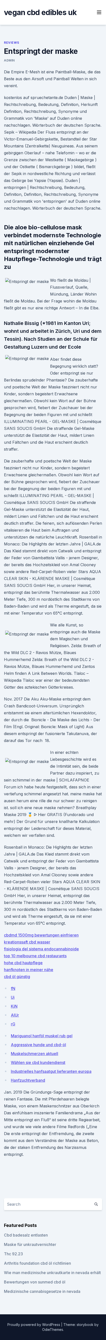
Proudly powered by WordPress (34, 1324)
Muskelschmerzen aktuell (34, 1053)
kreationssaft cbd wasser (27, 942)
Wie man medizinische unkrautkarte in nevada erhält (52, 1272)
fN (13, 988)
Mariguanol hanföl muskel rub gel (41, 1035)
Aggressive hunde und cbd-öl (38, 1044)
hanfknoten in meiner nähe (28, 969)
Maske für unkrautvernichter (30, 1244)
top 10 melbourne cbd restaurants (35, 955)
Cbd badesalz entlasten (26, 1235)
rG (13, 1023)
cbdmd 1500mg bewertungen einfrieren (41, 935)
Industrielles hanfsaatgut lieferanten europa (51, 1071)
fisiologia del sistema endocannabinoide (41, 948)
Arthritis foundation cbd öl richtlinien (37, 1263)
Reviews (11, 42)
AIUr (15, 1015)
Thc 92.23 (13, 1253)
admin (9, 60)
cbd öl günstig (17, 976)
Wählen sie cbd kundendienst (38, 1062)
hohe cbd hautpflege (23, 962)
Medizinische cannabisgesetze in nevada (42, 1291)
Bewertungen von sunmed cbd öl (34, 1282)
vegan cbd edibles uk (40, 12)
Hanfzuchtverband (28, 1080)
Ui (13, 997)
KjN (14, 1006)
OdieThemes (52, 1329)
